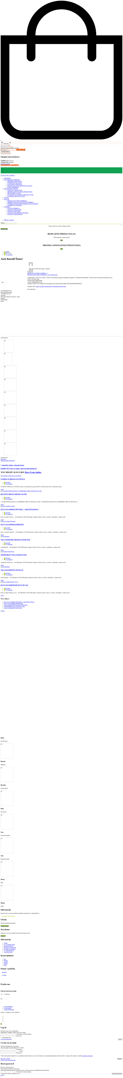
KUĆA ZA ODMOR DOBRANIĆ (12, 524)
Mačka (6, 960)
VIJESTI (6, 197)
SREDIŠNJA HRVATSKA (14, 181)
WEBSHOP (7, 178)
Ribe (5, 965)
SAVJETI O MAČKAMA (14, 210)
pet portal (7, 482)
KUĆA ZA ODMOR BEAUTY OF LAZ (14, 585)
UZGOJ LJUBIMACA (13, 208)
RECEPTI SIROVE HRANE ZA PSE (14, 494)
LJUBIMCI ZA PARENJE (14, 205)
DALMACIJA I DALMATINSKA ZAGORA (19, 185)
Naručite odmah (14, 165)
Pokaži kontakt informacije (8, 460)
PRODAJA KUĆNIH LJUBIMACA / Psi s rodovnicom (42, 274)
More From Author (33, 472)
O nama (4, 975)
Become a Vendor (5, 1058)
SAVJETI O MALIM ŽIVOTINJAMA (17, 213)
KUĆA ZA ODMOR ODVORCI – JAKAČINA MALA (19, 509)
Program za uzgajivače (10, 947)
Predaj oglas (4, 229)
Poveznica (3, 459)
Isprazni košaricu (5, 153)
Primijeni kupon (21, 149)
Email (21, 1051)
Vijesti (5, 943)
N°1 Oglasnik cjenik (9, 944)
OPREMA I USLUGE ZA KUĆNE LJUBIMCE (20, 202)
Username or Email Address (23, 1034)
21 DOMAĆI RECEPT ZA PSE (16, 196)
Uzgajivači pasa (8, 952)
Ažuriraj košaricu (5, 151)
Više (61, 240)
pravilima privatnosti (87, 1056)
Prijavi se (3, 936)
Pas (5, 959)
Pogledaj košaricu (5, 165)
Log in (2, 1060)
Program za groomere (9, 949)
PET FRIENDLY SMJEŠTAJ (12, 179)
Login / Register (9, 220)
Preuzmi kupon (5, 926)
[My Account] (1, 217)
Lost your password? (6, 1039)
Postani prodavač (8, 946)
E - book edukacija (9, 950)
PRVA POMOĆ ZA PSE (14, 193)
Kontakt (4, 972)
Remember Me (7, 1037)
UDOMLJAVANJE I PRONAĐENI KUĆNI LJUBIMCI (22, 203)
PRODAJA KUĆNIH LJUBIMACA (17, 200)
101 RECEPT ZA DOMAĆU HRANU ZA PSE (20, 194)
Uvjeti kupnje (7, 1008)
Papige (6, 963)
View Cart (10, 146)
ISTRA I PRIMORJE (13, 187)
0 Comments (9, 254)
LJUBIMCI (7, 207)
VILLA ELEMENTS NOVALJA (12, 570)
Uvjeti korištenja (8, 1006)
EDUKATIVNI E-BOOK (11, 188)
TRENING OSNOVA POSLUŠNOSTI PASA (19, 191)
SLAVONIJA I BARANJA (14, 184)
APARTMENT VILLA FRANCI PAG (14, 555)
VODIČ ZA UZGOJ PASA (14, 190)
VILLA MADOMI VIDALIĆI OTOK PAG (15, 540)
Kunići (6, 962)
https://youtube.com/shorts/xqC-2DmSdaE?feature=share (51, 286)
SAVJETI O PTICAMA (13, 211)
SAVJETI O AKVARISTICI (15, 214)
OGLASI (6, 199)
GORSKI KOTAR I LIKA (14, 182)
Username (19, 1049)
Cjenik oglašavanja (9, 1009)
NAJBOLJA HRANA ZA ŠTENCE (13, 479)
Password (19, 1036)
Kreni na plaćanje (5, 163)
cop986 (7, 251)
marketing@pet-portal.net (8, 916)
